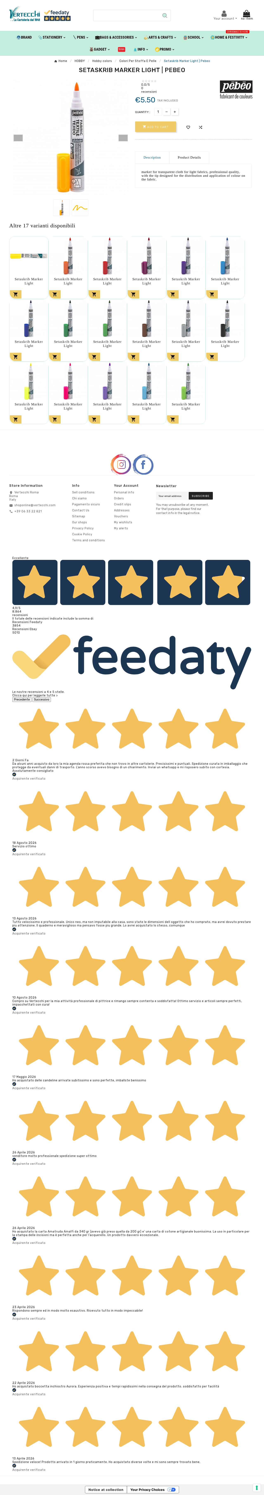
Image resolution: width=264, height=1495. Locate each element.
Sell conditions (83, 492)
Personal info (124, 492)
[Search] (165, 15)
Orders (119, 498)
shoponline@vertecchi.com (35, 505)
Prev (18, 138)
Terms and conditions (88, 540)
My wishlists (123, 522)
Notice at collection (106, 1490)
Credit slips (122, 504)
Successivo (41, 699)
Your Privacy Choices (147, 1490)
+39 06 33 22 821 (28, 511)
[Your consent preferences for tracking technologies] (257, 1488)
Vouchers (121, 516)
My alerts (121, 528)
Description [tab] (152, 157)
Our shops (79, 522)
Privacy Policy (83, 528)
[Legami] (121, 49)
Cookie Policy (82, 534)
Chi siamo (79, 498)
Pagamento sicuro (86, 504)
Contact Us (81, 510)
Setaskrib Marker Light (29, 281)
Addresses (122, 510)
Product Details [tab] (189, 157)
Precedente (22, 699)
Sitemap (78, 516)
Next (123, 138)
